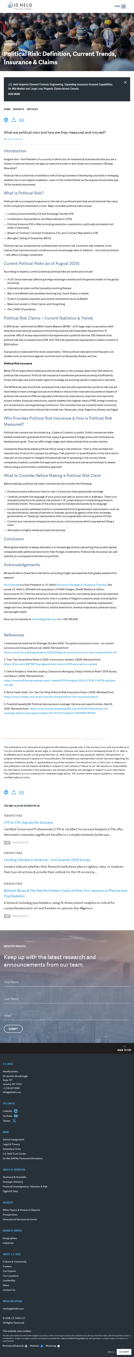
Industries (8, 1243)
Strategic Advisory (13, 1182)
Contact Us (9, 1290)
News (6, 1285)
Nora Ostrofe (14, 139)
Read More (14, 94)
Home (7, 109)
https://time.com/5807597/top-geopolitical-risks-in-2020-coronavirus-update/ (51, 664)
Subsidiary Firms (12, 1149)
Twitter (7, 1121)
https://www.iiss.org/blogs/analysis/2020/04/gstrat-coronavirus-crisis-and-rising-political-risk (60, 652)
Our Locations (10, 1276)
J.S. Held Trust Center (14, 1154)
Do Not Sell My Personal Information (23, 1158)
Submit (13, 1029)
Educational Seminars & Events (20, 1219)
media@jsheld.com (13, 1309)
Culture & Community (15, 1262)
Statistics (34, 1346)
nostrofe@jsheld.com (44, 619)
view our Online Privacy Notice (73, 1339)
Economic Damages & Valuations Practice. (82, 585)
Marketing (51, 1346)
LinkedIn (8, 1111)
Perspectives (10, 1215)
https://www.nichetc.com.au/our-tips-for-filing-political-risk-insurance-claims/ (51, 697)
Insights (18, 109)
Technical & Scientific (15, 1177)
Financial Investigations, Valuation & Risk (25, 1186)
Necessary (13, 1346)
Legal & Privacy (11, 1144)
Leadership (9, 1280)
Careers (7, 1266)
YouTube (8, 1116)
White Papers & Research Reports (21, 1210)
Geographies (10, 1238)
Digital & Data (10, 1191)
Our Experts (9, 1271)
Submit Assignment (13, 1139)
